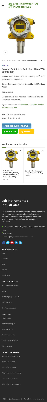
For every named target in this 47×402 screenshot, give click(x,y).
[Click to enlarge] (5, 52)
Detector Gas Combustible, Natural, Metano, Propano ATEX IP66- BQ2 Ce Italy (11, 174)
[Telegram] (19, 118)
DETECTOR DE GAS (13, 60)
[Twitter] (11, 118)
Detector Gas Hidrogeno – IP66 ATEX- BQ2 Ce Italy (34, 172)
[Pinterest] (13, 118)
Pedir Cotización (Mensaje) (16, 126)
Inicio (3, 60)
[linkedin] (16, 118)
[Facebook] (8, 118)
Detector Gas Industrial (29, 60)
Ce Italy (5, 179)
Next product (44, 60)
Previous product (40, 60)
